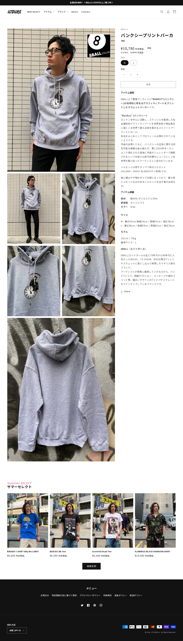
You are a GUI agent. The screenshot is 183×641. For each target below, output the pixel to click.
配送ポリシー (136, 595)
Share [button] (127, 291)
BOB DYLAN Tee (58, 551)
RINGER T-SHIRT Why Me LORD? (23, 551)
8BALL (125, 29)
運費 (141, 52)
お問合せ (45, 595)
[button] (162, 12)
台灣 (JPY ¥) (15, 630)
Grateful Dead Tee (102, 551)
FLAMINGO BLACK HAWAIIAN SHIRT (152, 551)
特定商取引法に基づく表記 (64, 595)
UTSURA (154, 632)
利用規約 (107, 595)
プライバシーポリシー (90, 595)
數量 (123, 69)
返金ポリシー (121, 595)
